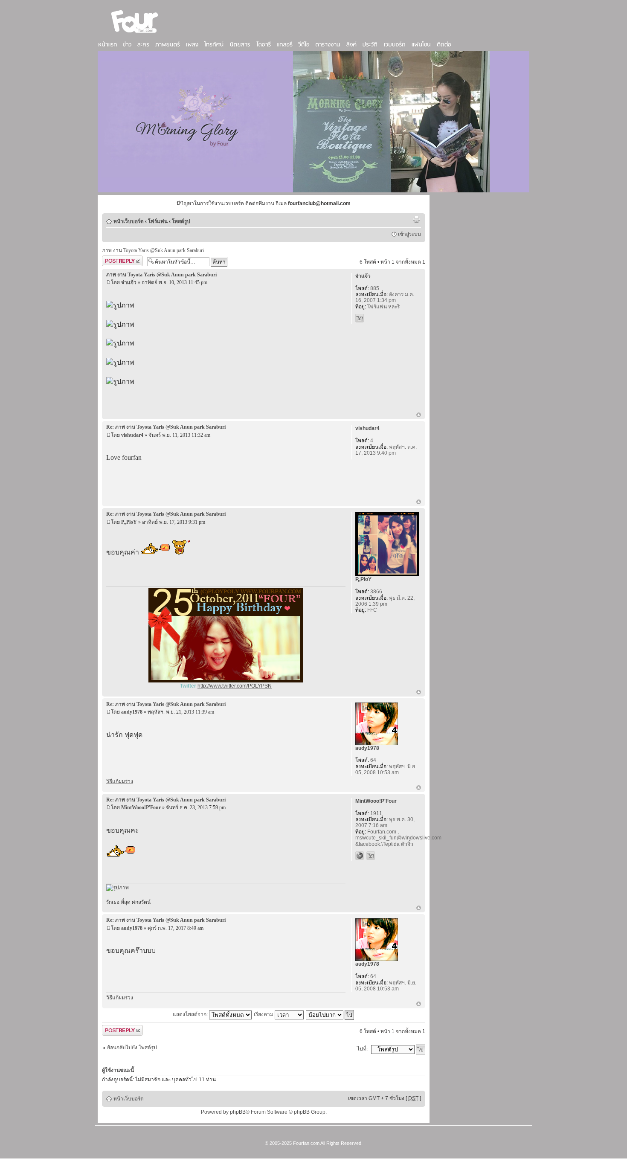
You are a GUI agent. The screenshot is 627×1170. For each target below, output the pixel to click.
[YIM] (359, 318)
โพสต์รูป (181, 221)
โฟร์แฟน (158, 221)
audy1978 (131, 712)
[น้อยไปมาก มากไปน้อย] (330, 1014)
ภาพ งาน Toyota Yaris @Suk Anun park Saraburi (153, 250)
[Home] (135, 34)
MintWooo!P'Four (141, 807)
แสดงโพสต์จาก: (191, 1014)
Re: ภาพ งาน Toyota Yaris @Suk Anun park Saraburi (166, 427)
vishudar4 (132, 435)
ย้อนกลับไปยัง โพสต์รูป (132, 1048)
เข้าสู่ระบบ (409, 234)
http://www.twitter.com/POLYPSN (234, 686)
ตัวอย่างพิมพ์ (416, 219)
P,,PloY (129, 522)
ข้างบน (418, 415)
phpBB (238, 1112)
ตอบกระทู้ (112, 260)
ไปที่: (362, 1049)
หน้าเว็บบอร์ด (128, 221)
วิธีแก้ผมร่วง (119, 781)
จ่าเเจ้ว (128, 282)
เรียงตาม (264, 1014)
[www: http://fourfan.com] (359, 855)
